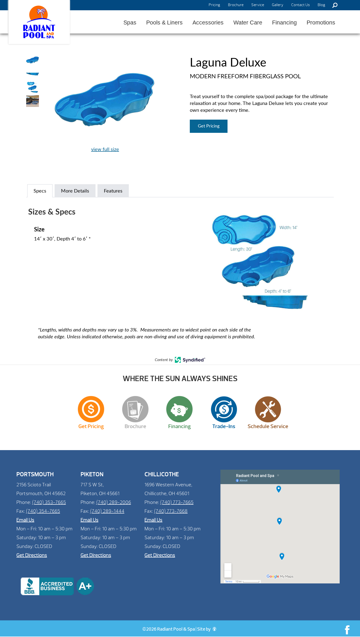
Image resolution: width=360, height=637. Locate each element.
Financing (284, 22)
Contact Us (300, 4)
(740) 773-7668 (171, 511)
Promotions (321, 22)
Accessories (208, 22)
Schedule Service (268, 426)
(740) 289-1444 (107, 511)
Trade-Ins (223, 426)
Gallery (277, 4)
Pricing (214, 4)
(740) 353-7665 (49, 502)
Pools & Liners (164, 22)
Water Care (247, 22)
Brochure (235, 4)
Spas (129, 22)
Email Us (25, 520)
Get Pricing (208, 126)
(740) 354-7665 (43, 511)
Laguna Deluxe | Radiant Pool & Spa (39, 22)
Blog (321, 4)
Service (257, 4)
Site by (204, 629)
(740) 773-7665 (176, 502)
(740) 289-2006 (113, 502)
